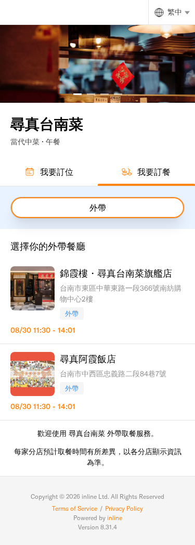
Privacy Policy (124, 508)
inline (114, 518)
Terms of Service (74, 508)
